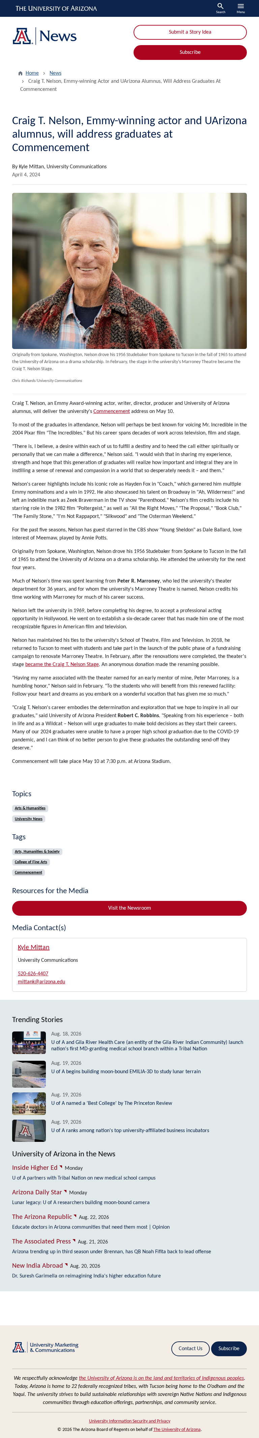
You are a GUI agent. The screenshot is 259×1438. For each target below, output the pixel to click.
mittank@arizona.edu (41, 982)
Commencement (111, 411)
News (55, 73)
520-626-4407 (33, 974)
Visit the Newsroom (129, 908)
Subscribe (190, 52)
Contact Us (190, 1349)
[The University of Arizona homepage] (56, 8)
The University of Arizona (177, 1429)
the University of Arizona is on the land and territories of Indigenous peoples (161, 1378)
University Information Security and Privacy (129, 1421)
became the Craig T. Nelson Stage (62, 664)
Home (32, 73)
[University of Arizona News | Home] (68, 36)
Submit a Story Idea (190, 32)
